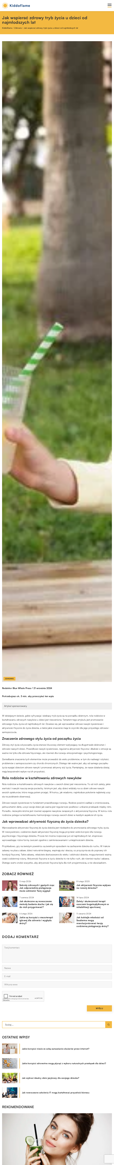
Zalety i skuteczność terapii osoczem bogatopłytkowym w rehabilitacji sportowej (92, 904)
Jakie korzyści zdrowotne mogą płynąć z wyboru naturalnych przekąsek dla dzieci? (64, 1063)
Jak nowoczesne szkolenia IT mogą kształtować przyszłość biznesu (55, 1092)
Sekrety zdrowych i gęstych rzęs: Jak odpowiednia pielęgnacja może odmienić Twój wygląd (37, 888)
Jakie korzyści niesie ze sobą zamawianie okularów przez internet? (55, 1048)
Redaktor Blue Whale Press (16, 688)
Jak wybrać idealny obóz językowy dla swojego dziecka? (50, 1078)
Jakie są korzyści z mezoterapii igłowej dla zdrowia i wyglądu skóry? (36, 920)
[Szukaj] (108, 1024)
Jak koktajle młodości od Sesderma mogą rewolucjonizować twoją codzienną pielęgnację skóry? (92, 921)
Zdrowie (9, 679)
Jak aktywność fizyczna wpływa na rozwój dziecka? (93, 886)
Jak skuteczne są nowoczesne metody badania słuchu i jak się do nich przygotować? (36, 904)
